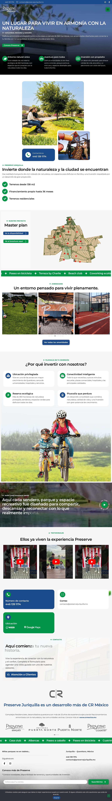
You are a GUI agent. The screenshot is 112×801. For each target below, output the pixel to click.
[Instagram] (105, 2)
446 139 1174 (13, 604)
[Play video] (104, 504)
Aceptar (56, 798)
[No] (108, 795)
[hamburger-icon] (108, 9)
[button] (4, 313)
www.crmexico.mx (87, 717)
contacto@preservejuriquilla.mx (74, 604)
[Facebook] (109, 2)
